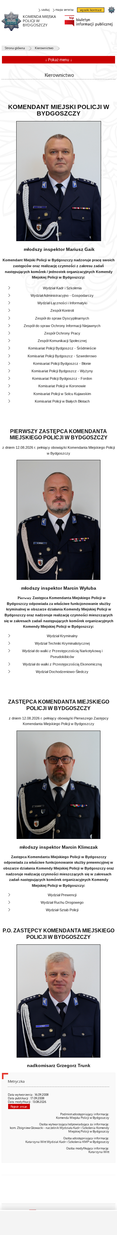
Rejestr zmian (19, 1106)
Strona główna (15, 48)
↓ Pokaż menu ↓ (58, 59)
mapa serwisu (64, 9)
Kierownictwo (44, 48)
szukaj (45, 9)
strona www (111, 10)
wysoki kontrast (90, 10)
